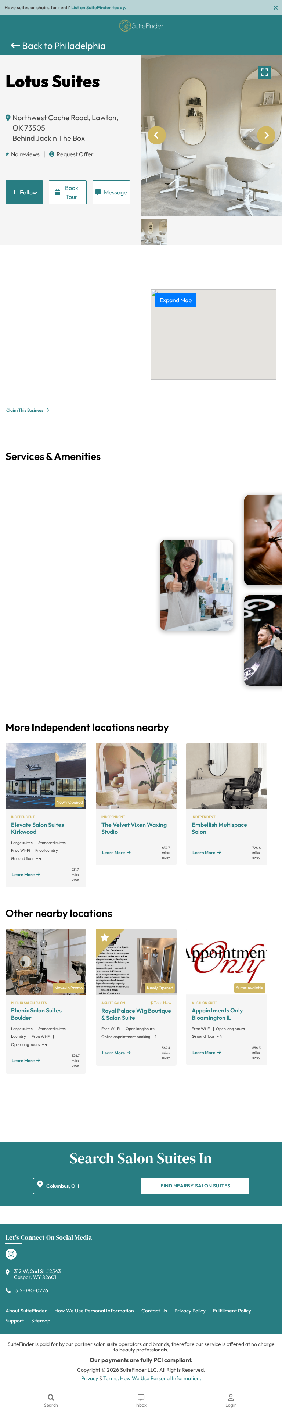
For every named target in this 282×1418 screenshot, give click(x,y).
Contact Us (154, 1310)
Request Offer (75, 154)
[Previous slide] (157, 135)
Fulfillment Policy (232, 1310)
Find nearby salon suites (195, 1185)
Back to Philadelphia (63, 45)
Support (15, 1320)
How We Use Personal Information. (160, 1378)
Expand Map (176, 300)
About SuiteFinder (26, 1310)
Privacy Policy (190, 1310)
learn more (23, 874)
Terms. (111, 1378)
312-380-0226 (31, 1290)
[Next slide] (266, 135)
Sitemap (40, 1320)
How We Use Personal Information (94, 1310)
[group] (211, 135)
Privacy (89, 1378)
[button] (154, 232)
